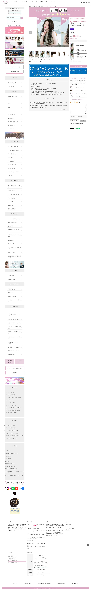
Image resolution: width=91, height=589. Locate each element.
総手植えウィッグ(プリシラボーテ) (14, 235)
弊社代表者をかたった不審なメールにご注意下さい (14, 472)
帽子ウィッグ (11, 118)
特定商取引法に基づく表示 (44, 583)
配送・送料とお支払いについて (12, 453)
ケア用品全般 (11, 275)
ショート (10, 110)
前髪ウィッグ (11, 157)
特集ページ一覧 (11, 354)
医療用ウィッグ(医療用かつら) (14, 230)
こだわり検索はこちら (15, 21)
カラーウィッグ (11, 114)
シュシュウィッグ (12, 164)
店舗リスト (14, 372)
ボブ (9, 107)
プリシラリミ (11, 128)
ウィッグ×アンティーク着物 (14, 323)
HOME (30, 6)
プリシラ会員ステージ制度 (14, 410)
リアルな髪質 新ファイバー (12, 430)
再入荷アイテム (11, 289)
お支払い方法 (22, 528)
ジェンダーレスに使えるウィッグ (14, 327)
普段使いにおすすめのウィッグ (14, 332)
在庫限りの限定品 (12, 296)
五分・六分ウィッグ (12, 198)
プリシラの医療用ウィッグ (14, 219)
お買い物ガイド (79, 96)
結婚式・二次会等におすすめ (14, 319)
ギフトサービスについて (13, 562)
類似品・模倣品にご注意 (10, 466)
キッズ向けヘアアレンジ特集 (14, 347)
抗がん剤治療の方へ (12, 222)
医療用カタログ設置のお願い (14, 25)
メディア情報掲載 (12, 405)
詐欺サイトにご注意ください (11, 468)
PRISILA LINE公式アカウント (14, 407)
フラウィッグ (11, 175)
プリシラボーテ (11, 125)
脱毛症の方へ (11, 226)
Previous (30, 32)
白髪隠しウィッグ (12, 190)
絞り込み (83, 120)
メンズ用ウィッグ (20, 361)
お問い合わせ (8, 458)
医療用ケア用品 (11, 279)
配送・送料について (12, 556)
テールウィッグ (11, 161)
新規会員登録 (15, 10)
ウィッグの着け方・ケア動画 (14, 397)
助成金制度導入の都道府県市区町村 (14, 257)
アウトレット (11, 292)
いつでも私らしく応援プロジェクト (14, 248)
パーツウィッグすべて (13, 146)
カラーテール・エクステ (13, 171)
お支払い (10, 521)
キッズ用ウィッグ (10, 361)
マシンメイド (11, 205)
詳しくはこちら (64, 109)
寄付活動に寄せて (12, 252)
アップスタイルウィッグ (13, 150)
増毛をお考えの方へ (12, 208)
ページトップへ (88, 545)
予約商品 (34, 6)
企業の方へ (7, 461)
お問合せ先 (29, 552)
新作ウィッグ (11, 86)
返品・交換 (48, 521)
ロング (9, 100)
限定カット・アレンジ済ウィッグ (14, 300)
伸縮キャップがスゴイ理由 (12, 433)
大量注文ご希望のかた (10, 463)
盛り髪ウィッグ (11, 168)
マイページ (67, 521)
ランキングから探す (14, 71)
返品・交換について (79, 87)
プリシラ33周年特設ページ (12, 427)
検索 (21, 18)
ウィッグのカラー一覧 (15, 67)
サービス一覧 (11, 392)
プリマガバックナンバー (13, 412)
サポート (10, 552)
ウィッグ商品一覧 (12, 82)
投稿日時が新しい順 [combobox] (73, 120)
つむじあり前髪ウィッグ (13, 194)
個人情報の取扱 (61, 583)
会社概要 (15, 583)
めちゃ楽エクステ (12, 153)
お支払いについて (12, 558)
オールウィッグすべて (13, 96)
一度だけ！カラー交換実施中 (79, 93)
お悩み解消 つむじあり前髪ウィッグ (14, 337)
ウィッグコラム (11, 402)
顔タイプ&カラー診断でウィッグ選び (14, 343)
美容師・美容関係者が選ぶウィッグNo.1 (15, 435)
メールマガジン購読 (69, 528)
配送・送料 (29, 521)
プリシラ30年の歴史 (10, 425)
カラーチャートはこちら (79, 90)
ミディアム (10, 103)
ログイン (15, 13)
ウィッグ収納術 (11, 394)
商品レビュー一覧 (69, 529)
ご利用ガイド (8, 450)
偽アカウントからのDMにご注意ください (14, 475)
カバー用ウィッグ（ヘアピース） (14, 186)
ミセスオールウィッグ (13, 121)
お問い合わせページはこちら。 (41, 562)
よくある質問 (8, 456)
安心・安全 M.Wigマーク (11, 438)
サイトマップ (76, 583)
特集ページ (10, 400)
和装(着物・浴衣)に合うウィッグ (14, 315)
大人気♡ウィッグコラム (13, 350)
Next (67, 32)
